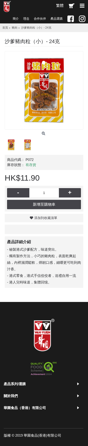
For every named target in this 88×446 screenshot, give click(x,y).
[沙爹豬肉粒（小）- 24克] (44, 90)
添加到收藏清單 (45, 218)
